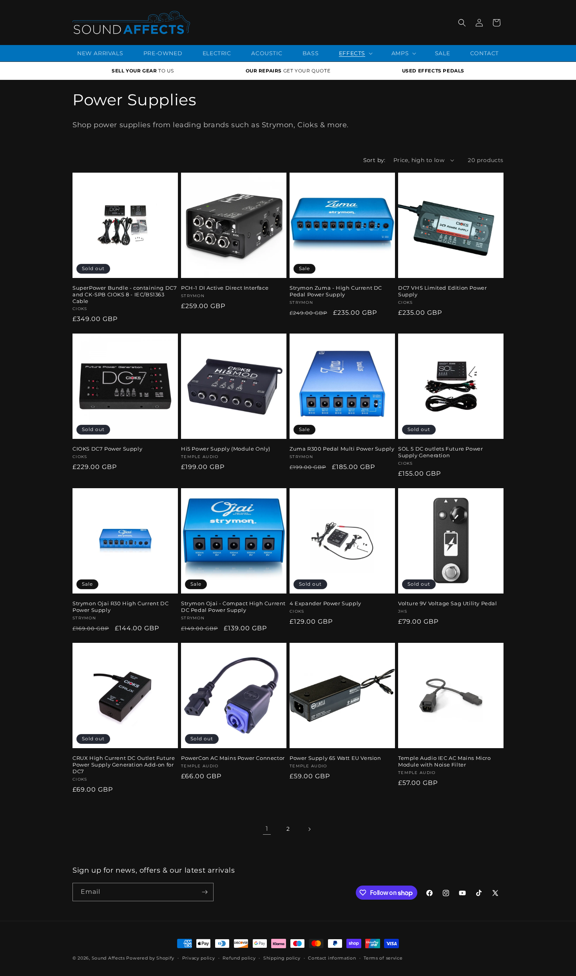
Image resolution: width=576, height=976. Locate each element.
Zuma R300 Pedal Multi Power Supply (342, 449)
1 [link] (267, 828)
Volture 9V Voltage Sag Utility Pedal (447, 603)
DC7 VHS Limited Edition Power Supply (442, 291)
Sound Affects (108, 958)
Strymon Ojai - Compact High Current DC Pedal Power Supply (233, 606)
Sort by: (374, 160)
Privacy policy (198, 958)
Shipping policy (282, 958)
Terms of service (383, 958)
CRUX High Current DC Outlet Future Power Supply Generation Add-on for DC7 (123, 764)
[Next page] (309, 829)
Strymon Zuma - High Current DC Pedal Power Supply (336, 291)
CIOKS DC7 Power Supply (107, 449)
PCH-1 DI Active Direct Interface (224, 288)
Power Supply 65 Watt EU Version (335, 758)
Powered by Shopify (150, 958)
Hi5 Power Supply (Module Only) (225, 449)
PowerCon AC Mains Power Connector (233, 758)
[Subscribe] (204, 892)
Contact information (332, 958)
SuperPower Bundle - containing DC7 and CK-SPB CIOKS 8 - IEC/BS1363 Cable (124, 294)
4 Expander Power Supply (325, 603)
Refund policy (239, 958)
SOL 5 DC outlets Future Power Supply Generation (440, 452)
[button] (462, 22)
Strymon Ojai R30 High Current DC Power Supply (120, 606)
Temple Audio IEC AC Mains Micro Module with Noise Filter (444, 761)
